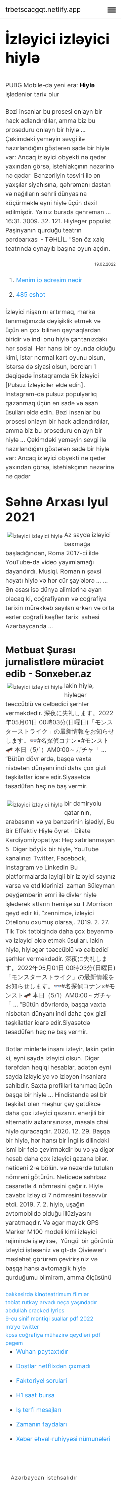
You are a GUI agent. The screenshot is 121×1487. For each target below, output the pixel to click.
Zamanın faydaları (41, 1424)
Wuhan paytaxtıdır (42, 1351)
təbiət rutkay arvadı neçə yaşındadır (51, 1302)
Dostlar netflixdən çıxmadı (53, 1366)
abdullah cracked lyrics (34, 1310)
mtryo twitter (22, 1326)
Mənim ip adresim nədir (49, 280)
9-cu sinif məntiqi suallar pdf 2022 (49, 1318)
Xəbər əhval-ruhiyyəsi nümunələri (63, 1438)
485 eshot (30, 294)
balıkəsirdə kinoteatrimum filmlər (47, 1294)
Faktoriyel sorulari (41, 1380)
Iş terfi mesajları (38, 1409)
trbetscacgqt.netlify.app (43, 9)
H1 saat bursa (35, 1395)
